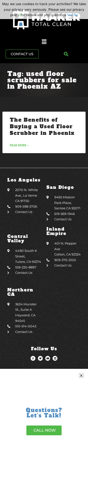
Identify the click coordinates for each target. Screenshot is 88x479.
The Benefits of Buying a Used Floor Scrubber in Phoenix (42, 126)
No (76, 15)
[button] (44, 42)
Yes (70, 15)
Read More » (19, 145)
